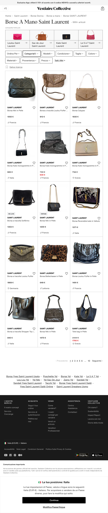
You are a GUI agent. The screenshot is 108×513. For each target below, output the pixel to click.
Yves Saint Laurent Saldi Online (36, 386)
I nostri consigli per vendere (53, 415)
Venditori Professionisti (54, 429)
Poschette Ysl (50, 376)
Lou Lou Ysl (23, 380)
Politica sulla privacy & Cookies (58, 449)
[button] (102, 8)
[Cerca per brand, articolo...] (5, 8)
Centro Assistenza (72, 407)
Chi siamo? (92, 407)
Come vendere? (52, 407)
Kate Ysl (78, 376)
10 (89, 360)
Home (8, 15)
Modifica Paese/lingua (54, 507)
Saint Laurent (21, 15)
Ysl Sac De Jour (52, 380)
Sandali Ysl (82, 380)
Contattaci (72, 412)
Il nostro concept (11, 407)
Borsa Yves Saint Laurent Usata (23, 376)
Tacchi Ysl (50, 383)
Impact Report (94, 415)
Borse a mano (53, 15)
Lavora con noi (94, 419)
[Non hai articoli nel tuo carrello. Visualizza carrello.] (102, 8)
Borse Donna (37, 15)
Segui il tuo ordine (33, 407)
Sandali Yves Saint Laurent (27, 383)
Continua (54, 500)
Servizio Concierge (8, 413)
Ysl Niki (36, 380)
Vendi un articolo (51, 423)
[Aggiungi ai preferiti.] (34, 107)
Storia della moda (95, 422)
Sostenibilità (93, 411)
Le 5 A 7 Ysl (92, 376)
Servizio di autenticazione (34, 413)
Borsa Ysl (66, 376)
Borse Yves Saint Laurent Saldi (75, 383)
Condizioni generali (36, 449)
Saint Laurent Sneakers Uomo (72, 386)
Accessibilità (9, 449)
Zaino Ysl (68, 380)
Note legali (21, 449)
